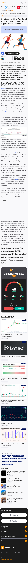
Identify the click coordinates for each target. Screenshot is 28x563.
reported (13, 153)
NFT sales (13, 461)
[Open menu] (25, 2)
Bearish (8, 308)
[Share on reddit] (20, 58)
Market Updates (7, 13)
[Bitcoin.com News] (5, 2)
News (2, 13)
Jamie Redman (7, 58)
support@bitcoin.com (6, 559)
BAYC (9, 455)
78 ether (7, 112)
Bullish (19, 308)
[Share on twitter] (17, 58)
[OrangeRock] (9, 10)
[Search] (22, 2)
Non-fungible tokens (7, 464)
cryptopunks (5, 458)
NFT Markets (5, 461)
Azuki (4, 455)
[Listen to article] (2, 53)
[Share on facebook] (15, 58)
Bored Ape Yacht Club (18, 455)
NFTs (20, 461)
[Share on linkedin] (23, 58)
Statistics (3, 88)
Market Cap (13, 458)
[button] (18, 53)
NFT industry (22, 458)
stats (16, 179)
